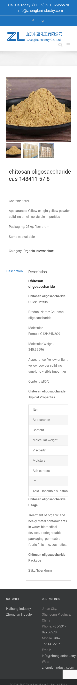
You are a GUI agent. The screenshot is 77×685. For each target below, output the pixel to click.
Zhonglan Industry (19, 614)
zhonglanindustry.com (58, 667)
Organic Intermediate (38, 251)
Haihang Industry (18, 609)
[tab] (14, 271)
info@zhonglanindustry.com (40, 10)
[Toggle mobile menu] (69, 45)
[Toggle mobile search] (60, 45)
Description (14, 271)
